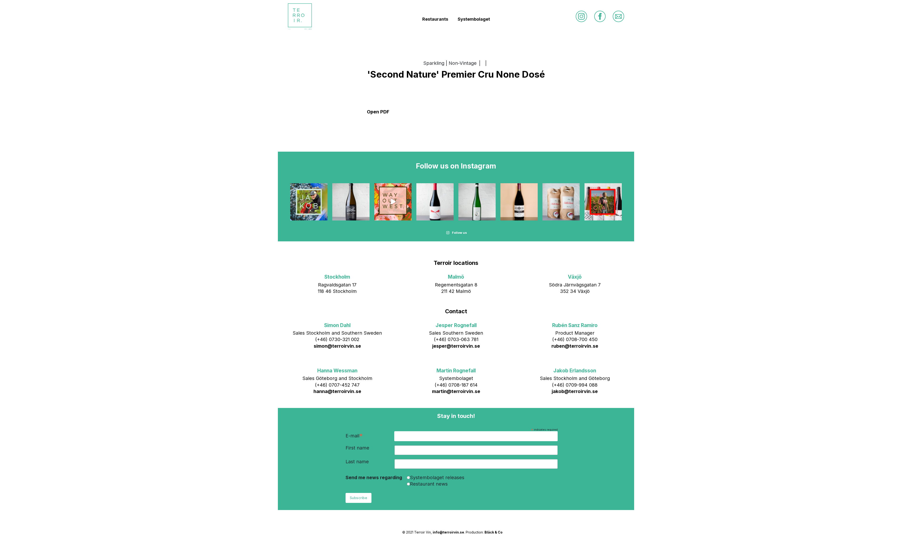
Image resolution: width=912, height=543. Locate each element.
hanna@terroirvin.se (337, 391)
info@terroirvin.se (448, 532)
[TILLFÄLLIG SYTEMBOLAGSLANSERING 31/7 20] (435, 201)
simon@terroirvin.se (337, 346)
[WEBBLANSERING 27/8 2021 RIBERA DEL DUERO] (351, 201)
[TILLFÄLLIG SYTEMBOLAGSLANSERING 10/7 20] (519, 201)
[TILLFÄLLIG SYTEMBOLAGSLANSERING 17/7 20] (477, 201)
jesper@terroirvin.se (456, 346)
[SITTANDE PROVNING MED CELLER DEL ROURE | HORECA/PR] (603, 201)
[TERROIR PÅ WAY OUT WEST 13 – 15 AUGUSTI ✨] (393, 201)
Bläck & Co (493, 532)
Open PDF (378, 112)
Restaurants (435, 19)
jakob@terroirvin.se (575, 391)
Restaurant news (429, 484)
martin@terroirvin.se (456, 391)
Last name (357, 461)
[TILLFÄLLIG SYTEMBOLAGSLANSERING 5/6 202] (561, 201)
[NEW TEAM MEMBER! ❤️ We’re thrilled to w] (309, 201)
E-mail (354, 436)
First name (357, 448)
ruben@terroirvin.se (574, 346)
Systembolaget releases (437, 477)
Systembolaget (474, 19)
